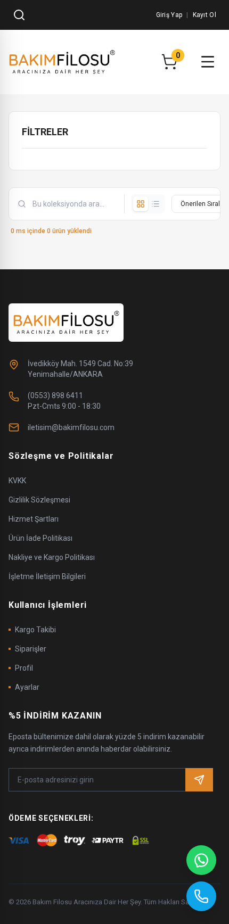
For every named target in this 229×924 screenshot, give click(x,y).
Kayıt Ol (204, 15)
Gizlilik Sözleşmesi (39, 500)
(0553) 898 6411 (55, 395)
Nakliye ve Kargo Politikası (52, 557)
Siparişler (30, 649)
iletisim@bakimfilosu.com (71, 427)
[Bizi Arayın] (201, 896)
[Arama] (19, 15)
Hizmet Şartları (34, 519)
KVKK (17, 480)
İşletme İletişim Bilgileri (47, 576)
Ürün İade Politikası (40, 538)
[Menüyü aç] (207, 62)
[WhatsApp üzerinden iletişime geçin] (201, 860)
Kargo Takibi (35, 629)
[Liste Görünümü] (155, 203)
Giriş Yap (169, 15)
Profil (24, 668)
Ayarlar (27, 687)
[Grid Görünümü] (140, 203)
